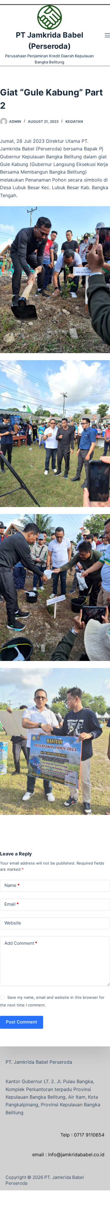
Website (12, 923)
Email (11, 904)
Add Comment (20, 943)
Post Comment (21, 1022)
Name (12, 885)
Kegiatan (74, 121)
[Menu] (107, 35)
